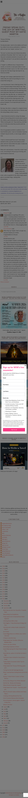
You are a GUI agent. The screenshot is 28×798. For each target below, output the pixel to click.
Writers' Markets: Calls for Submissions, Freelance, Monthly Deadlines (13, 415)
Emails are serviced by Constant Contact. (12, 425)
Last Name (5, 391)
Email (4, 377)
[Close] (25, 365)
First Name (6, 384)
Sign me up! (14, 429)
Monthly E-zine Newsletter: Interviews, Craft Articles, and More (14, 408)
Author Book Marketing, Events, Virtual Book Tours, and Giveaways (14, 401)
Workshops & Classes (10, 411)
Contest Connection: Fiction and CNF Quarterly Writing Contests (14, 404)
